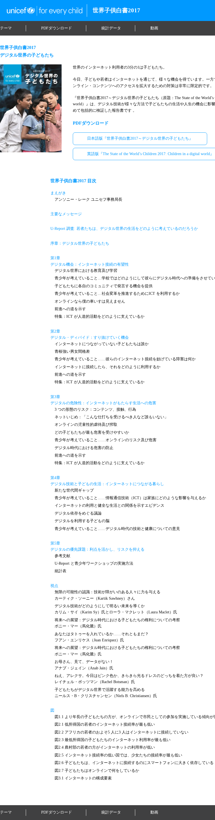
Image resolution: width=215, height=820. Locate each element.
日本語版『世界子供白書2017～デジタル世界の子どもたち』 (140, 138)
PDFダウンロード (56, 28)
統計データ (111, 28)
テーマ (6, 28)
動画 (154, 28)
